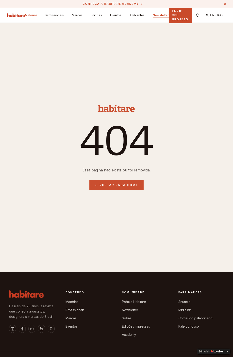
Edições (96, 15)
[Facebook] (22, 329)
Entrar (217, 15)
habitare (116, 108)
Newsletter (161, 15)
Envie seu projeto (180, 15)
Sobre (126, 318)
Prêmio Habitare (134, 302)
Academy (129, 334)
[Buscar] (198, 15)
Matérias (31, 15)
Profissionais (55, 15)
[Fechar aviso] (225, 3)
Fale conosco (188, 326)
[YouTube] (31, 329)
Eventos (115, 15)
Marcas (77, 15)
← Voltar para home (116, 185)
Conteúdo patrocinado (195, 318)
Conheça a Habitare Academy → (113, 3)
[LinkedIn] (41, 329)
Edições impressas (136, 326)
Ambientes (136, 15)
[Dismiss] (227, 351)
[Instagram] (12, 329)
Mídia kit (184, 310)
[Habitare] (16, 15)
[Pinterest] (51, 329)
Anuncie (184, 302)
